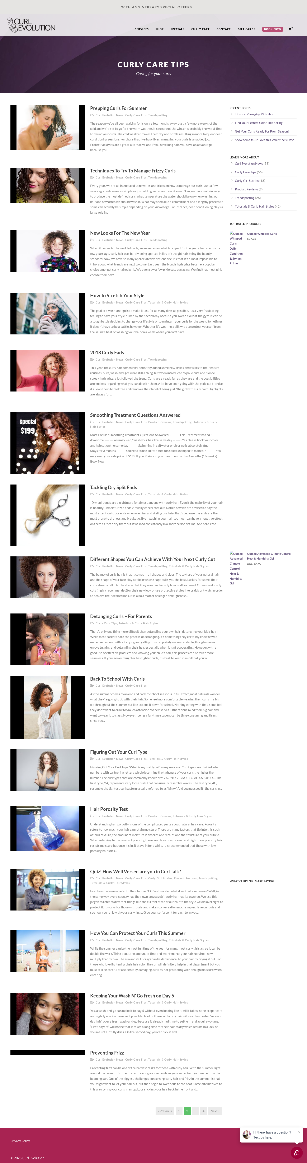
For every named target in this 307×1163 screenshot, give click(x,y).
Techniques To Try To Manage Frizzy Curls (133, 170)
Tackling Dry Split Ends (113, 487)
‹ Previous (165, 1111)
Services (142, 29)
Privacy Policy (20, 1141)
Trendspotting (157, 115)
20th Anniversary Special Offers (156, 7)
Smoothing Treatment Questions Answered (135, 415)
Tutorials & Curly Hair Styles (168, 302)
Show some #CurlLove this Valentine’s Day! (264, 140)
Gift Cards (246, 29)
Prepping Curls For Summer (118, 108)
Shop (160, 29)
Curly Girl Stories (160, 878)
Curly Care (200, 29)
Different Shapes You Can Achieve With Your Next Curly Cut (152, 559)
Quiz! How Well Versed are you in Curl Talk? (135, 871)
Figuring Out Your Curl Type (118, 752)
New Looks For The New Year (120, 233)
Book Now (272, 29)
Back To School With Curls (117, 679)
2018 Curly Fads (107, 352)
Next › (215, 1111)
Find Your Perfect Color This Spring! (259, 123)
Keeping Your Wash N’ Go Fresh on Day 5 (132, 995)
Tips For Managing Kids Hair (254, 114)
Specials (177, 29)
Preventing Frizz (107, 1053)
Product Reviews (159, 422)
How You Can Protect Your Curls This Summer (137, 933)
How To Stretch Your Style (117, 295)
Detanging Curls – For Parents (121, 616)
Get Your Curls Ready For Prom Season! (262, 131)
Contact (224, 29)
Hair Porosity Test (109, 809)
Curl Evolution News (110, 115)
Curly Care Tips (136, 115)
